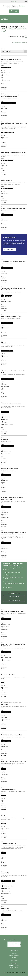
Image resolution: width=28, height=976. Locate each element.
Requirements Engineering (14, 6)
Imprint (9, 972)
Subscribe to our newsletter (13, 600)
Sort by (2, 49)
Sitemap (4, 972)
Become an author (14, 967)
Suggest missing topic (9, 249)
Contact (14, 957)
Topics (15, 11)
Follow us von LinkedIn (13, 596)
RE (14, 1)
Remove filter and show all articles (20, 42)
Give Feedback (14, 963)
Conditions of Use (20, 972)
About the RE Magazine (14, 955)
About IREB (14, 953)
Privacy (13, 972)
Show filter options (12, 36)
